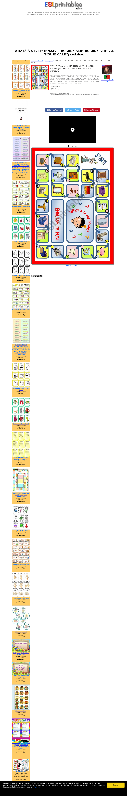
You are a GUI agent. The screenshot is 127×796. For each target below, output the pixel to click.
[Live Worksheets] (21, 770)
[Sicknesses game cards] (21, 631)
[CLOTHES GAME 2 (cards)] (21, 529)
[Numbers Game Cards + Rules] (21, 597)
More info (37, 787)
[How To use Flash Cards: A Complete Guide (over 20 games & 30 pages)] (21, 124)
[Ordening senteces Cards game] (21, 563)
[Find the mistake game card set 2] (21, 308)
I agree (115, 785)
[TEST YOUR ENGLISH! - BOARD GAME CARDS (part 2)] (21, 456)
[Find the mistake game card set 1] (21, 205)
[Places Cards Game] (21, 710)
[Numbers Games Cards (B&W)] (21, 274)
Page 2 (75, 265)
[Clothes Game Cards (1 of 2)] (21, 240)
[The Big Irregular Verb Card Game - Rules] (21, 651)
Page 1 (68, 265)
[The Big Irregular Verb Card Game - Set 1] (21, 674)
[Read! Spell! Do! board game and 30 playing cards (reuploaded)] (21, 492)
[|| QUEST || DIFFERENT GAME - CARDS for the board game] (21, 743)
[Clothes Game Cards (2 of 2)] (21, 422)
